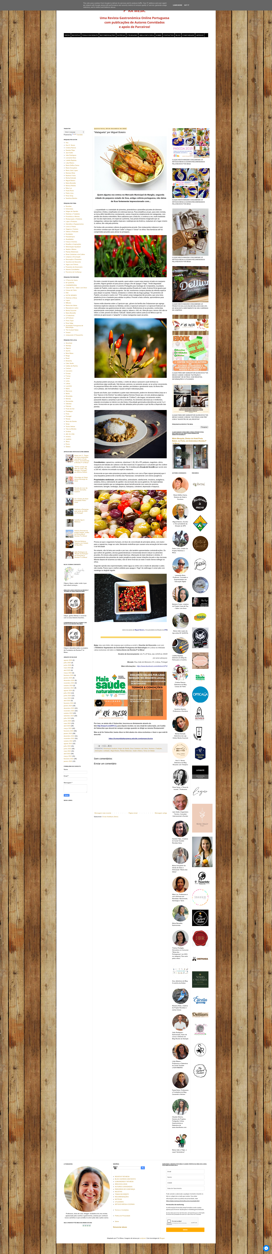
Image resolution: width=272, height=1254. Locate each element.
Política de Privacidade (122, 1216)
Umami (68, 332)
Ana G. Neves (70, 145)
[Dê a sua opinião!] (105, 746)
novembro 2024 (69, 683)
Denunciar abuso (120, 1227)
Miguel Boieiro (139, 630)
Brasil (67, 358)
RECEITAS (76, 35)
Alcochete (69, 343)
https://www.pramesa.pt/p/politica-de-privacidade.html (182, 1201)
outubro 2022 (68, 741)
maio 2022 (67, 751)
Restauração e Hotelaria (74, 219)
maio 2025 (67, 668)
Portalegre (69, 411)
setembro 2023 (69, 716)
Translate (79, 135)
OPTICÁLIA (69, 318)
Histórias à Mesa (71, 298)
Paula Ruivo (70, 190)
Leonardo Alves (71, 158)
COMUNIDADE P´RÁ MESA (124, 1181)
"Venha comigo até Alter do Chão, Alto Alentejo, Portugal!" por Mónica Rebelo (80, 469)
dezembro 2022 (69, 736)
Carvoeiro (69, 371)
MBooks (68, 303)
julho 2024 (67, 693)
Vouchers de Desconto (73, 262)
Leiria (67, 381)
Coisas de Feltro (71, 290)
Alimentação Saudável (110, 748)
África (67, 441)
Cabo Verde (70, 363)
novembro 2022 (69, 738)
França (68, 376)
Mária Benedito (71, 183)
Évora (68, 444)
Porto (67, 414)
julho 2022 (67, 746)
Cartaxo (68, 368)
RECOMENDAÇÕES (107, 35)
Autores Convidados (72, 269)
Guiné (68, 378)
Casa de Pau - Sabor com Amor (76, 288)
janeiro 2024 (68, 705)
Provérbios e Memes (73, 216)
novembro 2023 (69, 711)
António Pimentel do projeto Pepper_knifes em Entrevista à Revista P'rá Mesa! (81, 533)
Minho (68, 393)
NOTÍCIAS (121, 35)
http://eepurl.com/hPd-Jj (106, 726)
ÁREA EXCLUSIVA (146, 35)
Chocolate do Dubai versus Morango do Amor (81, 479)
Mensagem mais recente (102, 813)
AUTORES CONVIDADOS (123, 1186)
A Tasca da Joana (72, 280)
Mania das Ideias (71, 305)
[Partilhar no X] (107, 746)
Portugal (68, 416)
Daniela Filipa (70, 150)
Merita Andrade (71, 178)
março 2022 (68, 756)
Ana (67, 142)
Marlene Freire (71, 175)
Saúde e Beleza (137, 751)
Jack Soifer (69, 153)
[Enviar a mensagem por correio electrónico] (98, 746)
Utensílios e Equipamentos (75, 224)
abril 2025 (67, 670)
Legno (68, 300)
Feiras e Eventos (71, 242)
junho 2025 (67, 665)
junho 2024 (67, 695)
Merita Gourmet (71, 310)
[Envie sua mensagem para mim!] (266, 1248)
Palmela (68, 406)
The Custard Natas (72, 330)
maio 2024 (67, 698)
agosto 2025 (68, 660)
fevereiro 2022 (69, 759)
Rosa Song (69, 196)
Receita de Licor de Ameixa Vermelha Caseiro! (80, 489)
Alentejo (68, 345)
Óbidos (68, 446)
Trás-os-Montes (71, 429)
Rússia (68, 419)
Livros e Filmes (71, 226)
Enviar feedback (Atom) (110, 816)
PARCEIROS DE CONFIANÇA (125, 1189)
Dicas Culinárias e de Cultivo (139, 748)
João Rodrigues (71, 155)
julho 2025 (67, 663)
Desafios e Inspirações (73, 244)
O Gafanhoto (70, 315)
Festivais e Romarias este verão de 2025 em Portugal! (81, 511)
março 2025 (68, 673)
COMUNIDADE (188, 35)
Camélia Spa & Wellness (79, 521)
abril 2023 (67, 726)
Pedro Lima (69, 193)
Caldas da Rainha (72, 366)
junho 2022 (67, 748)
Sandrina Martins (71, 198)
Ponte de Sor (70, 409)
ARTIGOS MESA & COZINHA (125, 1204)
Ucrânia (68, 431)
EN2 (67, 293)
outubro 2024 (68, 685)
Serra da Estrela (71, 421)
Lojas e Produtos (71, 221)
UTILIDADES (132, 35)
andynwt (143, 1238)
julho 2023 (67, 718)
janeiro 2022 (68, 761)
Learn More (177, 5)
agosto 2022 (68, 743)
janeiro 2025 (68, 678)
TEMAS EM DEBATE (90, 35)
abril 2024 (67, 700)
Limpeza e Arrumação (73, 257)
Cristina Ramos (71, 148)
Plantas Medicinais (126, 751)
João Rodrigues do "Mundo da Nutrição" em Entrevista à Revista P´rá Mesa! (81, 554)
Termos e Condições (122, 1210)
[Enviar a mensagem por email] (103, 746)
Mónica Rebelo (71, 185)
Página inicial (133, 813)
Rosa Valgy (69, 323)
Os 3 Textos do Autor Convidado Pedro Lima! (81, 500)
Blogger (162, 1238)
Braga (68, 356)
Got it (186, 5)
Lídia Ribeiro (70, 163)
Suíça (67, 424)
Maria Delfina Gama (72, 165)
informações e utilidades (102, 751)
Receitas (69, 206)
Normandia (69, 401)
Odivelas (69, 403)
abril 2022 (67, 753)
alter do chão (70, 434)
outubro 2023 (68, 713)
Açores (68, 351)
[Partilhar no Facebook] (109, 746)
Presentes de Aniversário (74, 267)
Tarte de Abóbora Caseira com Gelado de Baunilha (81, 543)
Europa (68, 373)
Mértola (68, 399)
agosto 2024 (68, 690)
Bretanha (69, 361)
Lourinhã (69, 386)
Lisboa (68, 383)
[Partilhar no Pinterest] (111, 746)
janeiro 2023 (68, 733)
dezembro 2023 (69, 708)
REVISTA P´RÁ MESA (122, 1176)
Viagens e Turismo (72, 229)
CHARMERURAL (71, 285)
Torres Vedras (70, 426)
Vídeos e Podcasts (72, 231)
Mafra (68, 388)
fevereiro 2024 (69, 703)
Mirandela (69, 396)
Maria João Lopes (72, 170)
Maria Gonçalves (71, 168)
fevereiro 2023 (69, 731)
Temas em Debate (149, 751)
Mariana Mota (70, 173)
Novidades (69, 234)
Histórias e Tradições (155, 748)
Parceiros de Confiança (73, 272)
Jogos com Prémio (72, 264)
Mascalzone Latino (72, 308)
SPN (165, 630)
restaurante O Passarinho (74, 335)
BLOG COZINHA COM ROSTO (125, 1179)
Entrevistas (69, 209)
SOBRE (159, 35)
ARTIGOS (199, 35)
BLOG (178, 35)
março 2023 (68, 728)
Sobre (117, 1221)
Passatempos (70, 236)
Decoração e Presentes (73, 259)
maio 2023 (67, 723)
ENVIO (185, 1230)
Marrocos (69, 391)
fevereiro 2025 (69, 675)
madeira (68, 439)
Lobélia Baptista (71, 160)
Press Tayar (70, 320)
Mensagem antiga (161, 813)
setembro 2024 (69, 688)
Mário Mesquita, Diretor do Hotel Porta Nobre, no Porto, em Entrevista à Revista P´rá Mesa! (189, 440)
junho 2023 (67, 721)
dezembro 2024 (69, 680)
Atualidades (70, 239)
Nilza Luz (69, 188)
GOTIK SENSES (71, 295)
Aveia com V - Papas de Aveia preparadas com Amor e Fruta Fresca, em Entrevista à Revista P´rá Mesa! (81, 459)
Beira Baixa (69, 353)
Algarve (68, 348)
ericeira (68, 436)
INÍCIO (67, 35)
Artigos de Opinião (123, 748)
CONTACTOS (168, 35)
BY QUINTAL (70, 283)
